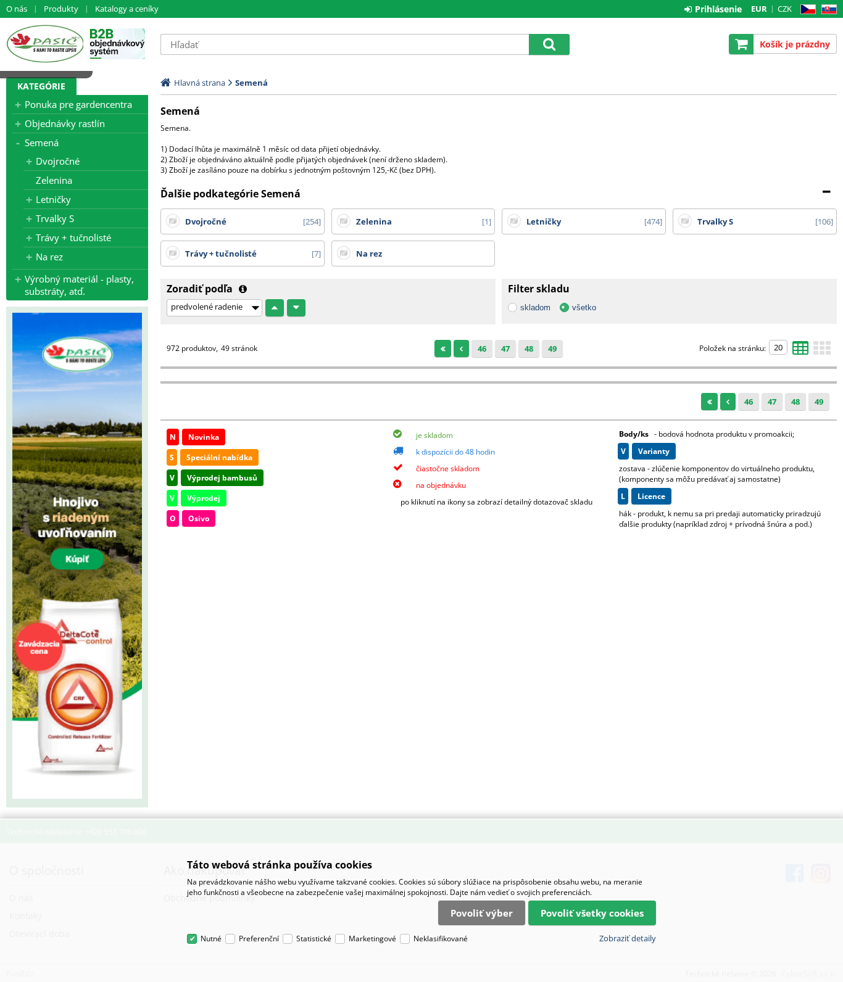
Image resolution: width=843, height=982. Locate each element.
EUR (759, 8)
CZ (805, 9)
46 (482, 348)
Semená (42, 142)
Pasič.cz (44, 44)
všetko (584, 307)
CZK (785, 8)
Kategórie (41, 86)
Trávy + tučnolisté (73, 237)
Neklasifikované (440, 938)
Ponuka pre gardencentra (78, 104)
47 (505, 348)
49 (552, 348)
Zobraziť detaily (627, 938)
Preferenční (259, 938)
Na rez (49, 256)
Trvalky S (55, 218)
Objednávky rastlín (65, 123)
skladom (535, 307)
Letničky (53, 199)
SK (826, 9)
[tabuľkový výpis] (800, 351)
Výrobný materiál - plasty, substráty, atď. (79, 285)
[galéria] (822, 351)
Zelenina (54, 180)
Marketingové (372, 938)
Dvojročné (58, 161)
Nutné (211, 938)
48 (529, 348)
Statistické (313, 938)
